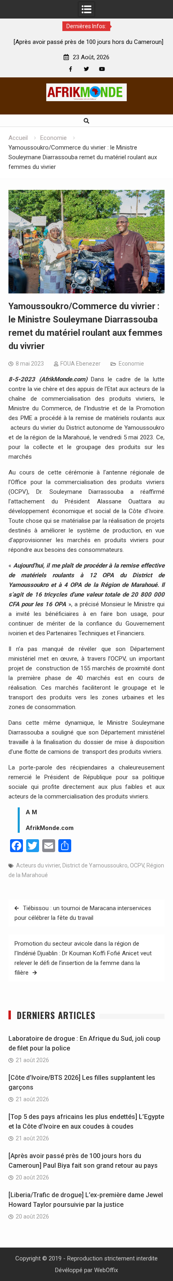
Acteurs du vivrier (38, 865)
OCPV (137, 865)
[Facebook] (71, 69)
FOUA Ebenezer (80, 363)
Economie (131, 363)
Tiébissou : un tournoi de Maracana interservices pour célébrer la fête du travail (82, 913)
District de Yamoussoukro (95, 865)
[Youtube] (102, 69)
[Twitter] (86, 69)
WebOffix (106, 1270)
